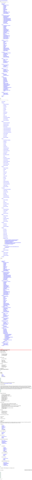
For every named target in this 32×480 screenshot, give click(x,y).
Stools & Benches (5, 12)
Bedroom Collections (6, 262)
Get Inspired (3, 442)
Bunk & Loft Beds (5, 37)
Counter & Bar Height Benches (7, 20)
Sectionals (4, 41)
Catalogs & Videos (4, 443)
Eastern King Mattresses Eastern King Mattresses (11, 240)
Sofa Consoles (5, 55)
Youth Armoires (5, 31)
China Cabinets (5, 134)
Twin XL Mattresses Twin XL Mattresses (10, 243)
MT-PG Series (5, 79)
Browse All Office (5, 62)
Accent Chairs (5, 300)
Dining (3, 121)
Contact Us (3, 427)
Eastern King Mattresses (6, 85)
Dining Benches (5, 17)
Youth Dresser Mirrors (6, 29)
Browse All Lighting (6, 75)
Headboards (4, 141)
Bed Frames (4, 77)
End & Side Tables (5, 54)
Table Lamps (5, 223)
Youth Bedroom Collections (6, 25)
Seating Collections (5, 296)
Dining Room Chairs (6, 125)
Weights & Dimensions (3, 352)
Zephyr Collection (6, 383)
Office (2, 58)
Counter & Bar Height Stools (7, 19)
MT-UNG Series (5, 235)
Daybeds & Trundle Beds (6, 36)
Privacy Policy (3, 440)
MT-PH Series (5, 80)
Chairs (4, 44)
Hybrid (6, 340)
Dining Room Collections (6, 15)
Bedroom (3, 4)
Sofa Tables (4, 193)
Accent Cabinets (5, 65)
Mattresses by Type (5, 245)
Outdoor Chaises (5, 93)
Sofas (4, 42)
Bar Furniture (5, 22)
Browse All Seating (5, 50)
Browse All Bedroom (6, 13)
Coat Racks (4, 66)
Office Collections (5, 59)
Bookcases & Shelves (6, 61)
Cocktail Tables (5, 53)
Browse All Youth (5, 38)
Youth (2, 24)
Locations (3, 426)
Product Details (2, 357)
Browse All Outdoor (5, 94)
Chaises (4, 47)
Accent (3, 317)
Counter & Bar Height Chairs (7, 129)
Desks (4, 201)
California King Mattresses (6, 84)
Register (4, 459)
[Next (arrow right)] (1, 479)
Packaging (1, 363)
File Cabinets (5, 205)
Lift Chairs (4, 46)
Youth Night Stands (5, 30)
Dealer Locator (5, 448)
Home (2, 374)
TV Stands (4, 69)
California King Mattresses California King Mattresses (11, 239)
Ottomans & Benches (6, 56)
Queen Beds (4, 6)
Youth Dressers (5, 146)
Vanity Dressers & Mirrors (6, 35)
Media (2, 68)
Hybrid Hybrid (7, 247)
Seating (3, 40)
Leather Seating (5, 185)
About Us (3, 425)
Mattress (3, 76)
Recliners (4, 45)
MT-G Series (5, 78)
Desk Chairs (4, 34)
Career (3, 428)
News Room (3, 432)
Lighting (3, 73)
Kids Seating (5, 32)
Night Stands (5, 113)
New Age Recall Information (3, 0)
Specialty (3, 95)
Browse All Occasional (6, 197)
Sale (2, 96)
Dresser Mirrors (5, 9)
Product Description (2, 351)
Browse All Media (5, 324)
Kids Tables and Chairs (6, 154)
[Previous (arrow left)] (0, 479)
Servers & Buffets (5, 21)
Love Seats (4, 43)
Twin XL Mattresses (7, 337)
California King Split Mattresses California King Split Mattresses (13, 242)
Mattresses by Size (5, 238)
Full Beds (4, 27)
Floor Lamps (5, 74)
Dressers (4, 8)
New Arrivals (3, 3)
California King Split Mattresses (7, 87)
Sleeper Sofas (5, 298)
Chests (4, 10)
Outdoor (3, 92)
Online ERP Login (4, 436)
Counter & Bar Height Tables (7, 18)
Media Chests (5, 11)
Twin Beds (4, 7)
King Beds (4, 5)
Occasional (3, 306)
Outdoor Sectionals (5, 252)
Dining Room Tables (6, 16)
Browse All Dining (5, 23)
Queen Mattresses (7, 335)
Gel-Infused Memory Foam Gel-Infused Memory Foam (12, 246)
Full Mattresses (5, 86)
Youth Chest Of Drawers (6, 150)
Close (1, 372)
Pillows (4, 82)
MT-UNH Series (5, 81)
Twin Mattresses (5, 88)
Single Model (2, 368)
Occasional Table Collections (7, 189)
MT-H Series (5, 231)
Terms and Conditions (4, 441)
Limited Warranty (5, 463)
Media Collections (5, 215)
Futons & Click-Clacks (6, 48)
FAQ (2, 433)
